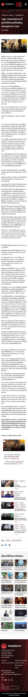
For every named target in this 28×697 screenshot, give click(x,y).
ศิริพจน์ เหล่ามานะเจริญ (16, 540)
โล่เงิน (16, 483)
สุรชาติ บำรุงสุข (18, 516)
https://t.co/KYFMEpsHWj (12, 459)
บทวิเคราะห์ (17, 507)
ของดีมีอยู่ (17, 505)
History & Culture (7, 15)
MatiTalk (22, 491)
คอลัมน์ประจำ (19, 15)
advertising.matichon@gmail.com (12, 674)
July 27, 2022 (19, 464)
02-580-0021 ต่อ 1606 (9, 672)
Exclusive (17, 502)
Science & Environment (7, 663)
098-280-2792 (7, 670)
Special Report (18, 493)
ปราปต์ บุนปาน (23, 507)
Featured (16, 481)
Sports (16, 667)
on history (8, 540)
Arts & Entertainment (21, 660)
